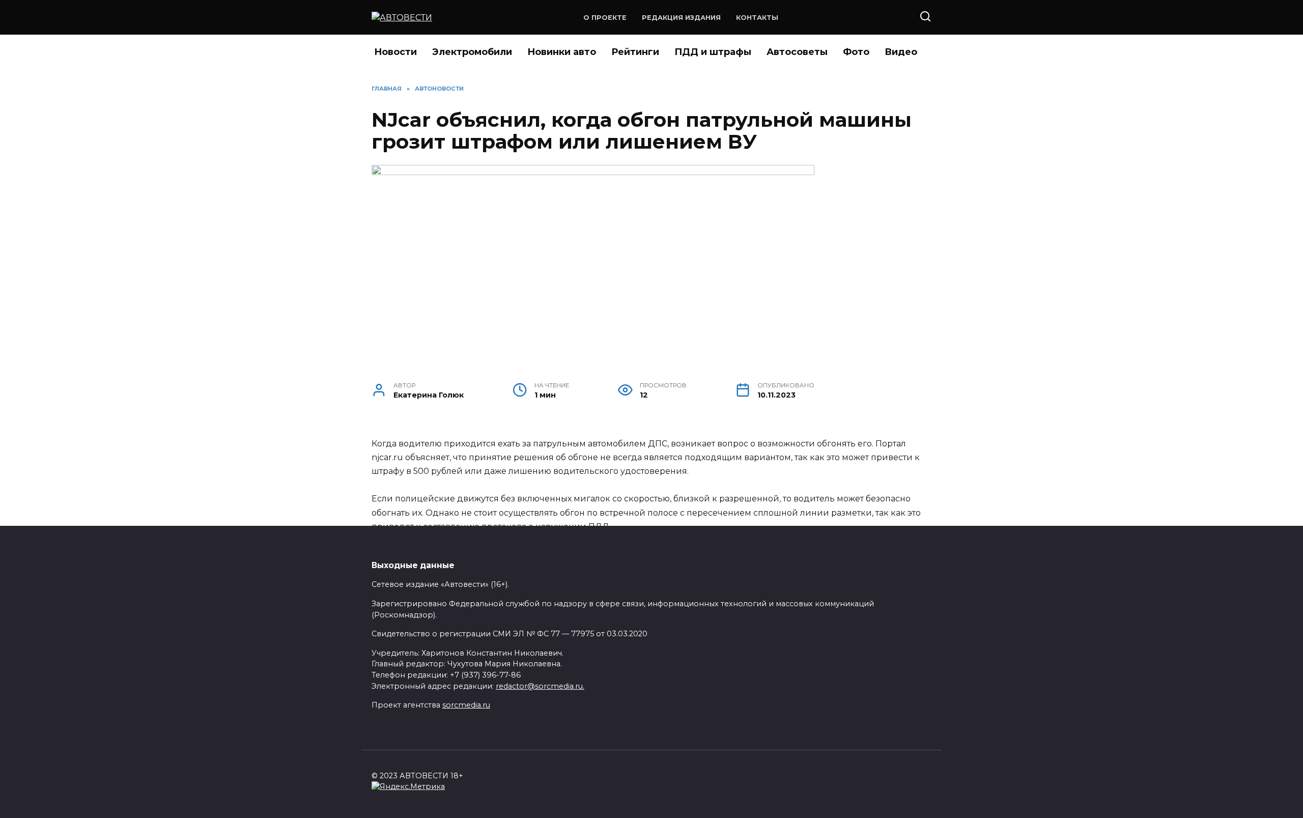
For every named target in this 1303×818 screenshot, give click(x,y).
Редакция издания (681, 17)
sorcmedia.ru (466, 705)
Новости (395, 52)
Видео (901, 52)
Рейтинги (635, 52)
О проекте (605, 17)
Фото (856, 52)
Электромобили (472, 52)
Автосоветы (797, 52)
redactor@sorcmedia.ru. (540, 686)
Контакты (757, 17)
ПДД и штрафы (712, 52)
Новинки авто (561, 52)
